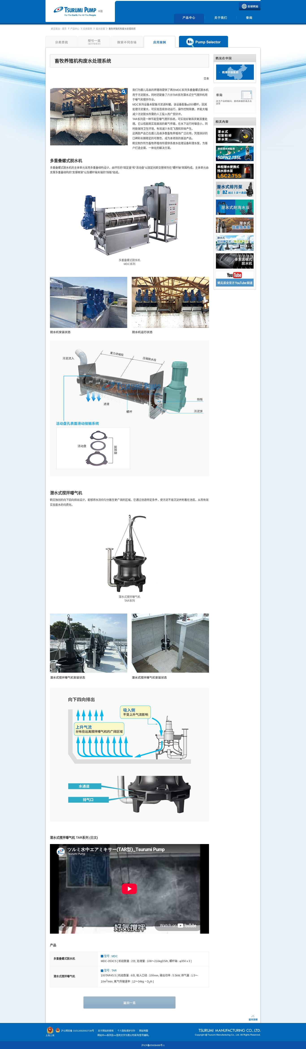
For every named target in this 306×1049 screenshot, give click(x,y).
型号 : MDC (111, 956)
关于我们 (220, 18)
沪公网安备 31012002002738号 (77, 1031)
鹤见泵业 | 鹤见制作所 (74, 12)
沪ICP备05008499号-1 (153, 1045)
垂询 (249, 18)
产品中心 (189, 18)
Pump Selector (203, 43)
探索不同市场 (127, 43)
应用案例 (87, 29)
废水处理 (100, 29)
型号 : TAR (110, 970)
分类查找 (60, 43)
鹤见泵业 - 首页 (59, 29)
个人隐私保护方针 (126, 1031)
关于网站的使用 (106, 1031)
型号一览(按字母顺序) (94, 43)
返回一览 (129, 1002)
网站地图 (143, 1031)
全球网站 (250, 6)
